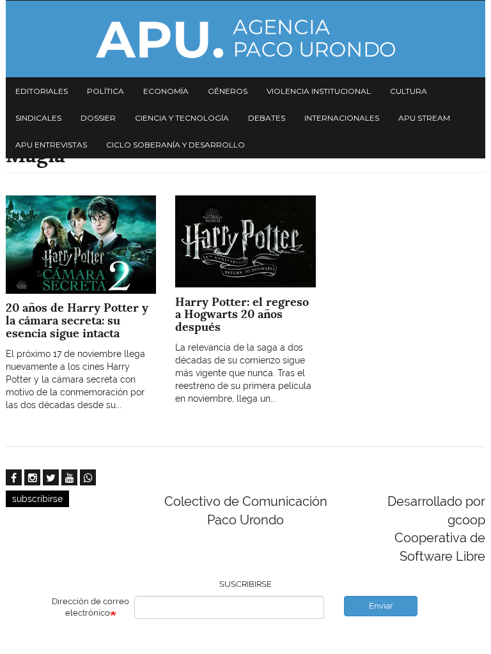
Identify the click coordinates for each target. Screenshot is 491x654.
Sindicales (38, 118)
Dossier (98, 118)
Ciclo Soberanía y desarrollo (175, 144)
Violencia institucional (319, 91)
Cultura (408, 91)
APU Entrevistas (51, 144)
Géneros (227, 91)
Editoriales (41, 91)
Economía (166, 91)
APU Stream (424, 118)
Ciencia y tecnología (182, 118)
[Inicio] (245, 39)
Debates (266, 118)
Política (105, 91)
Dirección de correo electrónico (90, 607)
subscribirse (37, 499)
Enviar (381, 606)
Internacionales (341, 118)
